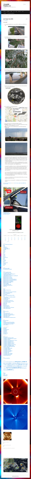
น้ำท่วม (11, 11)
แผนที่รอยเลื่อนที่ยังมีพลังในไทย (7, 355)
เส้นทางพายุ (5, 369)
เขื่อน (4, 261)
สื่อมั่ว (4, 259)
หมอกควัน (25, 367)
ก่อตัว (6, 363)
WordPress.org (5, 375)
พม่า (16, 364)
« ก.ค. (8, 241)
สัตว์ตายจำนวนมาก (5, 257)
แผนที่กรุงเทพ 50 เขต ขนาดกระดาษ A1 (7, 285)
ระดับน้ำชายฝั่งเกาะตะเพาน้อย (6, 315)
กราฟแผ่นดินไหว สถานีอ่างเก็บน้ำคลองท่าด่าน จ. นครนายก (10, 340)
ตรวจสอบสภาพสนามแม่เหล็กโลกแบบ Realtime (8, 322)
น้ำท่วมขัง (21, 363)
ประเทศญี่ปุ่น (4, 364)
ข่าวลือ (4, 246)
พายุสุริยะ (26, 364)
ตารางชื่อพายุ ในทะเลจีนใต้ (6, 298)
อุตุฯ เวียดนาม (5, 304)
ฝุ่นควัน (4, 252)
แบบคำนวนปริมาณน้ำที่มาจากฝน (7, 284)
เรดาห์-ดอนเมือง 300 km (6, 329)
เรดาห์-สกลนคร (5, 331)
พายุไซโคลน (14, 366)
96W (11, 361)
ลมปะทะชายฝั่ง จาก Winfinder (7, 302)
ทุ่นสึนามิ (16, 363)
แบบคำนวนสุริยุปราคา (5, 324)
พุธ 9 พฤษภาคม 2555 (8, 19)
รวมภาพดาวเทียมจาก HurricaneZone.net (8, 300)
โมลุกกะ (4, 183)
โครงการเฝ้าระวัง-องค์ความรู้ (10, 13)
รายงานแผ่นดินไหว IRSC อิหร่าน (7, 351)
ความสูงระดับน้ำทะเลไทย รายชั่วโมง (7, 273)
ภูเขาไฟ (4, 255)
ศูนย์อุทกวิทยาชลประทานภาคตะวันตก (7, 277)
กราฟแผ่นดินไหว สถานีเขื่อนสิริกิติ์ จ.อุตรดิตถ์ (8, 345)
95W (9, 361)
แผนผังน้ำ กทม (5, 286)
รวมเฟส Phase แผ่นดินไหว (6, 347)
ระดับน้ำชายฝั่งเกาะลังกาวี (6, 316)
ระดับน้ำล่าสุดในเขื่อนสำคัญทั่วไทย (7, 274)
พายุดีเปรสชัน (20, 364)
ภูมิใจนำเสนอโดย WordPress (15, 476)
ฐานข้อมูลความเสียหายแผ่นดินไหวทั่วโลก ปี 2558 (9, 346)
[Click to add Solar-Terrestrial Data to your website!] (18, 229)
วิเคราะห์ (4, 256)
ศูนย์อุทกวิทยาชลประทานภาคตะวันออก (7, 278)
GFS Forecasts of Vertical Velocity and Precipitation (9, 291)
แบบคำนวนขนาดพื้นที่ (5, 283)
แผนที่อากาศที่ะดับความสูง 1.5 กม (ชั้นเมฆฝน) (8, 307)
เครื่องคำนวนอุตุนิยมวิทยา (6, 305)
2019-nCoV (18, 361)
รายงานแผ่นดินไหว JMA (6, 352)
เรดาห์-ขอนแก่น (5, 327)
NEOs (4, 245)
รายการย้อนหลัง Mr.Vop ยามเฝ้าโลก (7, 269)
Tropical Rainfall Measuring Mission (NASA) (8, 295)
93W (7, 361)
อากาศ (22, 11)
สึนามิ (16, 11)
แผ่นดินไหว (5, 13)
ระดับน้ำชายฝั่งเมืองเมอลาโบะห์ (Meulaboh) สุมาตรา (9, 317)
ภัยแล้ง (21, 366)
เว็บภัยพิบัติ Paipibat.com (7, 5)
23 (5, 239)
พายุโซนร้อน (9, 366)
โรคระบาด (4, 264)
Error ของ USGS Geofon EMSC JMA (7, 244)
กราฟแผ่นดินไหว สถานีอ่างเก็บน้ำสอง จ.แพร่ (8, 341)
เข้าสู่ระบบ (4, 373)
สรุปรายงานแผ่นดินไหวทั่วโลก (14, 368)
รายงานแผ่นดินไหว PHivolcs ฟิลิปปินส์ (7, 353)
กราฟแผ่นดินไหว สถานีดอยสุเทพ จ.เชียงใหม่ (8, 337)
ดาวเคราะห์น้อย (13, 363)
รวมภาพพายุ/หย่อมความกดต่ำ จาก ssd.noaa (8, 301)
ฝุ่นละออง (15, 364)
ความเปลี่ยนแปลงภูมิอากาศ (6, 248)
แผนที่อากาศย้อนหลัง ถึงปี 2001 (7, 308)
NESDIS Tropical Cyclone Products (7, 292)
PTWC (4, 312)
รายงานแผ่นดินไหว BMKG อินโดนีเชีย (7, 348)
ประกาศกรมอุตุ (26, 363)
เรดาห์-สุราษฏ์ (5, 332)
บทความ (4, 251)
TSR (3, 296)
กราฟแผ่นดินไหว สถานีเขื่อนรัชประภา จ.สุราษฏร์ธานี (9, 344)
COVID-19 (24, 361)
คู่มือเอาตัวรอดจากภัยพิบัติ (6, 268)
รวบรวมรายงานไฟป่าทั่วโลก (6, 358)
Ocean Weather (5, 294)
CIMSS (4, 289)
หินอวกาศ (19, 11)
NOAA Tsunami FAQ (5, 311)
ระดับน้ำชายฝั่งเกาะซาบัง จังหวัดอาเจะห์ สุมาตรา (8, 314)
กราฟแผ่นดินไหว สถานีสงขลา (6, 339)
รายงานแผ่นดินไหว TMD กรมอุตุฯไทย (7, 354)
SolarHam (4, 321)
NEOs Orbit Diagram (5, 320)
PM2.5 (4, 363)
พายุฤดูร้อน (23, 364)
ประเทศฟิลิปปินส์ (8, 364)
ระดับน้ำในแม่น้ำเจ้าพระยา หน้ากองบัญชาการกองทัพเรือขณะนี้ (10, 275)
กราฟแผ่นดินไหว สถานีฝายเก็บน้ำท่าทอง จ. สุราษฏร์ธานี (9, 338)
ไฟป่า (4, 265)
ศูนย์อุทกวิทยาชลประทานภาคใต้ (7, 282)
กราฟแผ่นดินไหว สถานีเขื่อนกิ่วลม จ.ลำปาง (8, 342)
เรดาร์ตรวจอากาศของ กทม (6, 306)
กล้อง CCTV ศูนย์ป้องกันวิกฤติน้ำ (7, 272)
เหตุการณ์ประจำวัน (5, 262)
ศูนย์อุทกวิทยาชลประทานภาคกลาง (7, 276)
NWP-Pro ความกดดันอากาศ (6, 293)
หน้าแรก (5, 11)
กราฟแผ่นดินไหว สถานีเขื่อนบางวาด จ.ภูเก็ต (8, 343)
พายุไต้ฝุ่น (17, 366)
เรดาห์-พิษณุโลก (5, 330)
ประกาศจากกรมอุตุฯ (5, 299)
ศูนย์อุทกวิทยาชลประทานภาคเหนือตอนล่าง (8, 281)
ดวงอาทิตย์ (8, 11)
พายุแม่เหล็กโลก (5, 366)
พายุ (13, 11)
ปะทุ (11, 364)
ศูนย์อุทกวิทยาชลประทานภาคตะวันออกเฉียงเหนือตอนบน (9, 279)
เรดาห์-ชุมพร (4, 328)
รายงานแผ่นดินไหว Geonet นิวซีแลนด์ (7, 350)
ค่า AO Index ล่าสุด (5, 297)
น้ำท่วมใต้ (23, 363)
